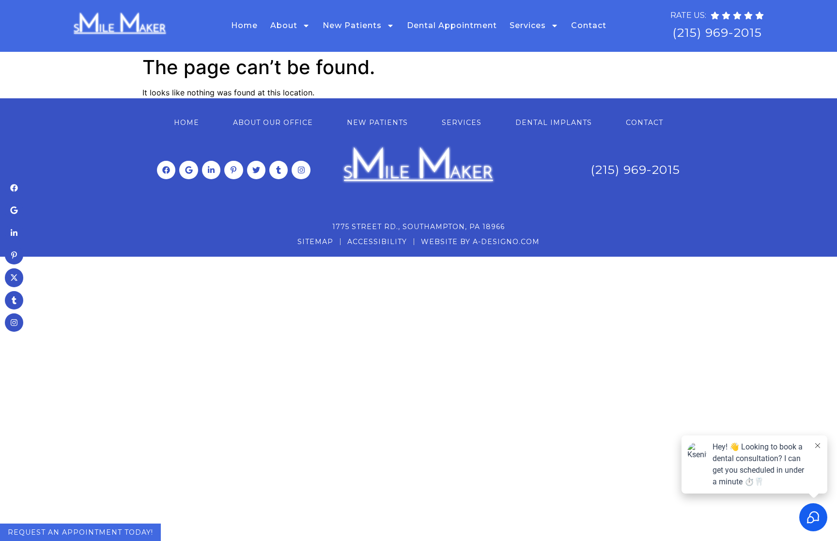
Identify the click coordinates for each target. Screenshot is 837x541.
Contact (588, 25)
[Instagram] (301, 170)
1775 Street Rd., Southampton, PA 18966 (418, 226)
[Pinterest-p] (233, 170)
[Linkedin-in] (211, 170)
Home (244, 25)
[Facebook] (166, 170)
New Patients (352, 25)
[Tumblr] (278, 170)
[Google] (188, 170)
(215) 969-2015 (717, 32)
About (283, 25)
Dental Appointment (452, 25)
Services (528, 25)
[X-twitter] (14, 277)
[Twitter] (256, 170)
